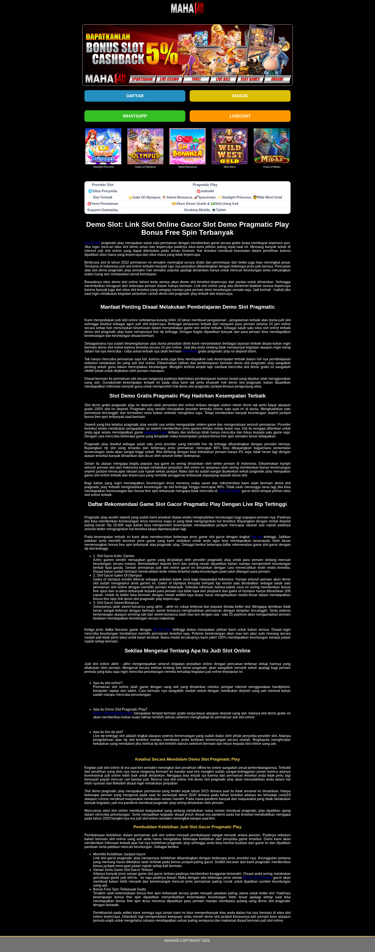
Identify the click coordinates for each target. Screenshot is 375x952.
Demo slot (92, 243)
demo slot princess (257, 877)
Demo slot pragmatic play (113, 713)
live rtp (256, 537)
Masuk (240, 95)
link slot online (230, 491)
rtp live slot (162, 629)
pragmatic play (155, 432)
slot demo (189, 351)
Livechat (240, 116)
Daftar (134, 95)
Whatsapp (135, 116)
